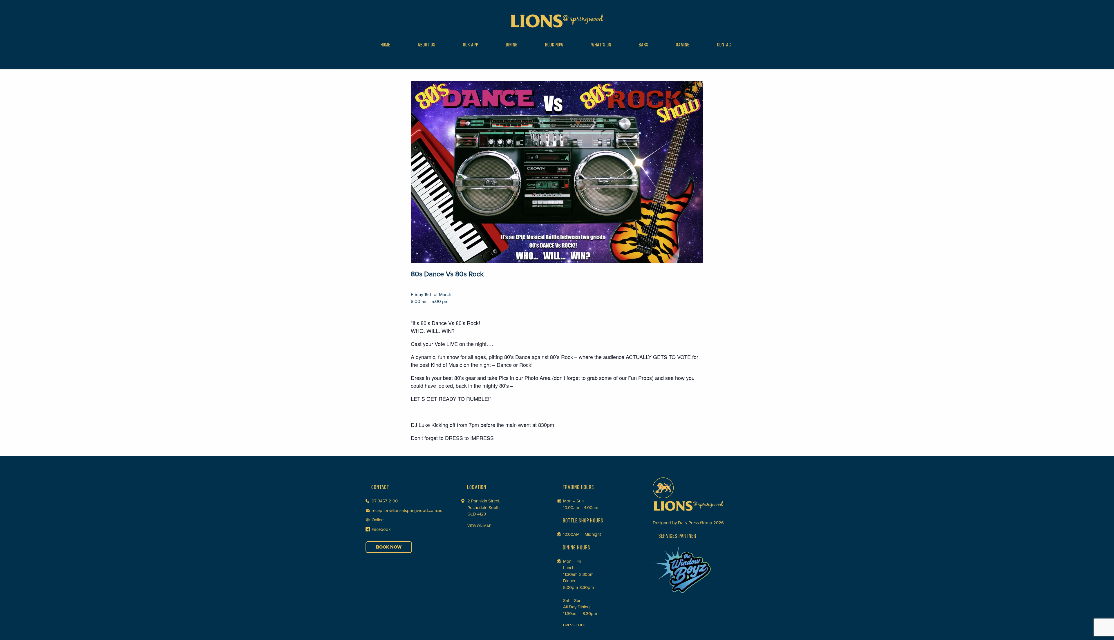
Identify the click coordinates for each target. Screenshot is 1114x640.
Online (378, 519)
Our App (470, 45)
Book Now (554, 45)
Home (385, 45)
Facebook (381, 529)
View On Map (479, 526)
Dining (512, 45)
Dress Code (574, 625)
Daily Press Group (695, 522)
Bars (643, 45)
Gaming (683, 45)
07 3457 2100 (385, 501)
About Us (426, 45)
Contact (725, 45)
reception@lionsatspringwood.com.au (407, 510)
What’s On (601, 45)
